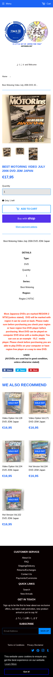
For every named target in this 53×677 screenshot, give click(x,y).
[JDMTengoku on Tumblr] (48, 651)
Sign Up (44, 631)
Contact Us (26, 574)
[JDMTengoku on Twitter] (32, 651)
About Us (26, 557)
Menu (8, 3)
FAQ (26, 561)
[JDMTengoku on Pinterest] (37, 651)
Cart (48, 3)
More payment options (26, 226)
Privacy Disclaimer (35, 645)
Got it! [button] (26, 671)
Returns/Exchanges (26, 570)
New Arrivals (26, 593)
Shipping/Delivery (26, 566)
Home (4, 76)
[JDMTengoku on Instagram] (43, 651)
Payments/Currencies (26, 578)
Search (26, 589)
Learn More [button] (11, 664)
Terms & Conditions (16, 645)
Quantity (6, 186)
